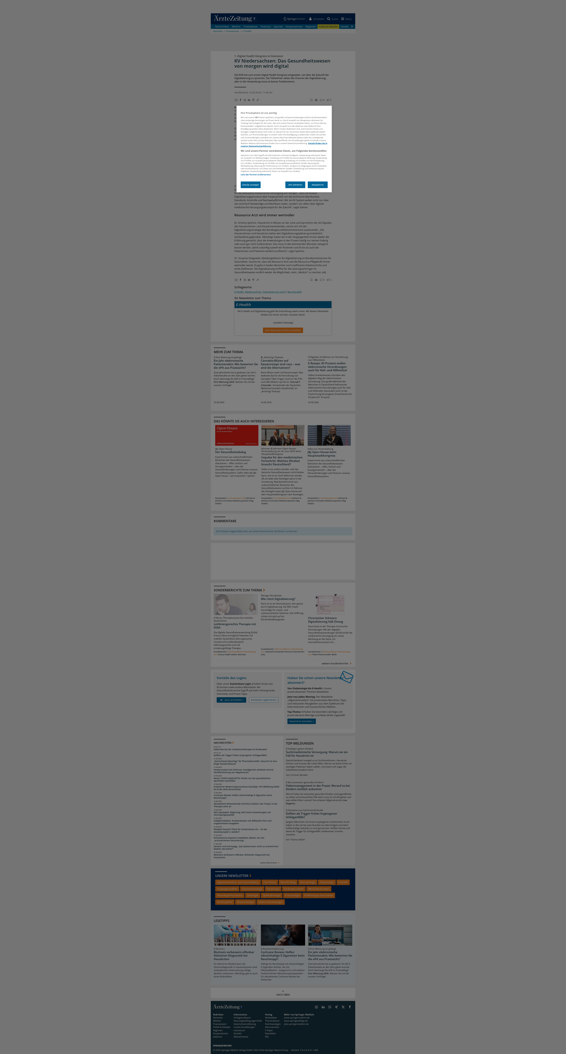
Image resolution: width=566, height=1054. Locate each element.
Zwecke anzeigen (250, 184)
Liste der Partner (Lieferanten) (256, 174)
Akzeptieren (318, 184)
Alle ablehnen (295, 184)
